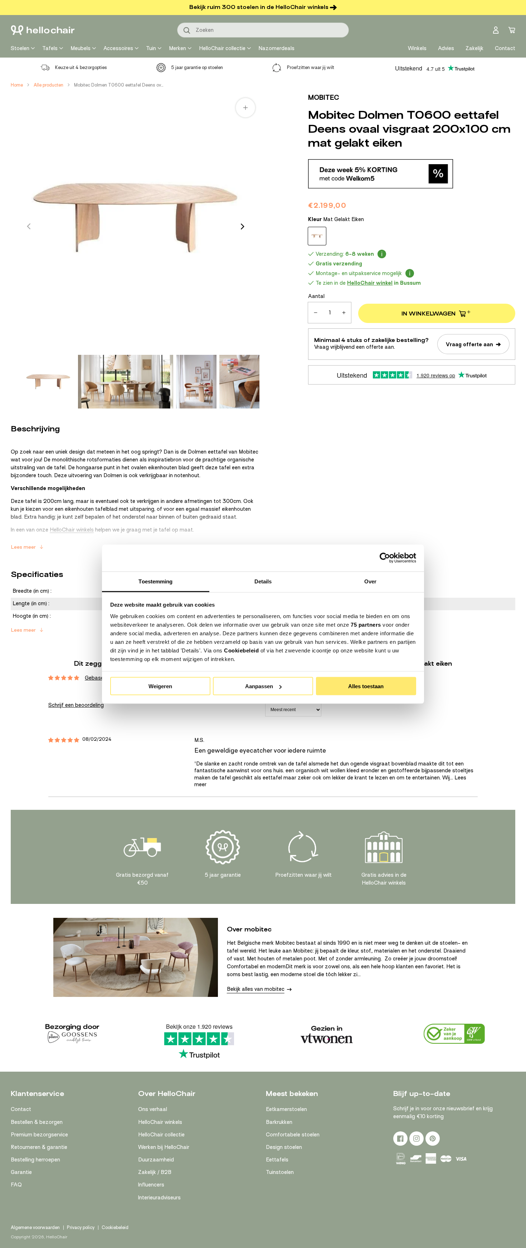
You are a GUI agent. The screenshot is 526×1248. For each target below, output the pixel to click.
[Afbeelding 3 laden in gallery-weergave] (196, 381)
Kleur (336, 219)
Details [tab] (263, 581)
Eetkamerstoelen (286, 1109)
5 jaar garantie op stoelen (197, 67)
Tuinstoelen (280, 1172)
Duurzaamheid (156, 1160)
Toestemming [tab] (155, 581)
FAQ (16, 1185)
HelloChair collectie (222, 48)
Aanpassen (259, 686)
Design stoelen (284, 1147)
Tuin (151, 48)
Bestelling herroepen (35, 1160)
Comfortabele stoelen (293, 1134)
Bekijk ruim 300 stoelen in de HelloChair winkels (258, 7)
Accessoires (118, 48)
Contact (21, 1109)
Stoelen (20, 48)
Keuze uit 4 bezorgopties (81, 67)
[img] (63, 740)
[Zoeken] (187, 31)
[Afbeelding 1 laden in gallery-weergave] (48, 381)
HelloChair (56, 1236)
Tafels (50, 48)
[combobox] (263, 30)
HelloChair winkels (72, 530)
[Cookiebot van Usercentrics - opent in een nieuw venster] (385, 558)
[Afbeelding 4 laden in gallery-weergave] (239, 381)
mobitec (323, 97)
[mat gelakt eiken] (317, 236)
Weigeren (160, 686)
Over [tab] (370, 581)
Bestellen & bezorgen (37, 1122)
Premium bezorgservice (39, 1134)
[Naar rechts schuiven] (242, 226)
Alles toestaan (366, 686)
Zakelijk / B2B (154, 1172)
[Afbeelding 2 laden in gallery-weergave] (125, 381)
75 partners (366, 624)
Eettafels (277, 1160)
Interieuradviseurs (159, 1197)
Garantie (21, 1172)
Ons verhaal (152, 1109)
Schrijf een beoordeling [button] (76, 705)
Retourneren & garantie (39, 1147)
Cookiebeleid (241, 650)
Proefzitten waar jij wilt (310, 67)
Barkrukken (279, 1122)
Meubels (80, 48)
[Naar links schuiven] (28, 226)
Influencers (151, 1185)
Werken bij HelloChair (163, 1147)
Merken (177, 48)
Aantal (316, 296)
